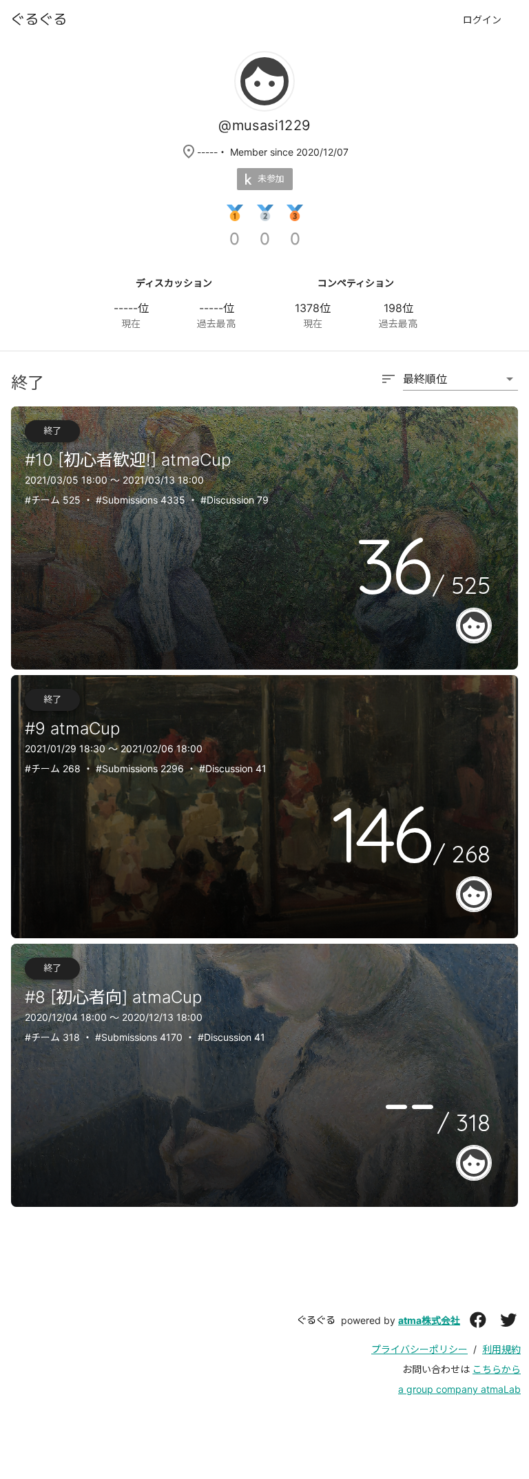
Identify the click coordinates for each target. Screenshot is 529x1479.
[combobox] (449, 386)
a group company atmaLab (459, 1389)
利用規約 (501, 1349)
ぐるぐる (316, 1320)
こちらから (497, 1369)
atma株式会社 (429, 1320)
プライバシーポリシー (419, 1349)
